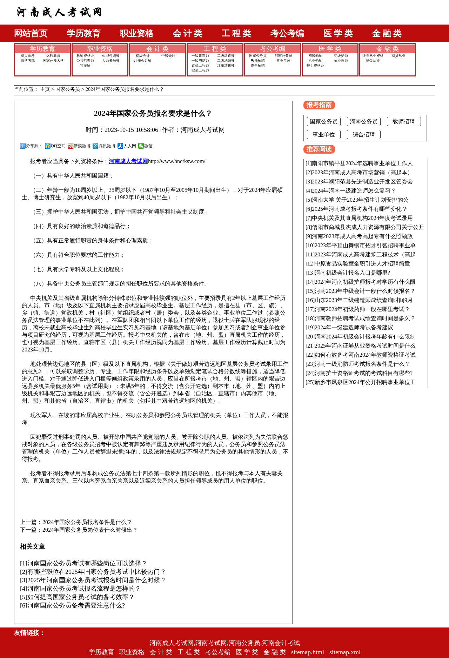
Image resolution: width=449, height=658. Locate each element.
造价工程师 (200, 65)
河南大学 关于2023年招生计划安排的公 (360, 200)
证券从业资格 (372, 56)
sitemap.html (307, 652)
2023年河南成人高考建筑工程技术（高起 (365, 254)
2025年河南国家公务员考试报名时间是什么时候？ (96, 580)
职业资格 (137, 33)
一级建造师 (200, 56)
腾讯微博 (107, 145)
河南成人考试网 (128, 161)
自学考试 (28, 60)
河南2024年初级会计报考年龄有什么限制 (365, 337)
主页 (45, 89)
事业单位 (283, 60)
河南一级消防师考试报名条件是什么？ (362, 364)
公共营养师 (85, 60)
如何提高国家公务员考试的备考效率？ (81, 596)
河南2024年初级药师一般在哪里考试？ (362, 309)
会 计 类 (187, 33)
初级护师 (341, 56)
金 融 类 (387, 33)
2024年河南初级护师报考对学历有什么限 (365, 282)
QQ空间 (58, 145)
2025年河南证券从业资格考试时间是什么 (365, 346)
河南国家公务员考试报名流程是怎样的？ (84, 588)
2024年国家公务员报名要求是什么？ (125, 89)
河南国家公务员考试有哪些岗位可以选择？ (87, 563)
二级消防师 (226, 60)
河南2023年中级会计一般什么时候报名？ (365, 291)
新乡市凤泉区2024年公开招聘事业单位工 (365, 382)
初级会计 (143, 56)
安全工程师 (200, 70)
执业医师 (341, 60)
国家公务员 (258, 56)
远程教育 (53, 56)
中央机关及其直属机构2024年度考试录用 (362, 218)
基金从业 (373, 60)
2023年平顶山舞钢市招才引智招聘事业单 (365, 245)
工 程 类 (236, 33)
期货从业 (398, 56)
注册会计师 (143, 60)
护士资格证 (315, 65)
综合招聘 (258, 65)
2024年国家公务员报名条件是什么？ (87, 522)
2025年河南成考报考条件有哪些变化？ (359, 209)
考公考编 (287, 33)
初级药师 (315, 56)
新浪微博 (82, 145)
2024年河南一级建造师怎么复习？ (354, 191)
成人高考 (28, 56)
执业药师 (315, 60)
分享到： (34, 145)
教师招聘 (258, 60)
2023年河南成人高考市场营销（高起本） (362, 172)
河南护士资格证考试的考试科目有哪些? (364, 373)
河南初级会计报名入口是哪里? (352, 273)
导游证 (85, 65)
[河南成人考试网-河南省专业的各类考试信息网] (59, 22)
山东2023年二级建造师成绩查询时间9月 (364, 300)
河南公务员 (283, 56)
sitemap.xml (345, 652)
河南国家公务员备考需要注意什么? (76, 605)
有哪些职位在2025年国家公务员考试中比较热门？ (96, 571)
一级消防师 (200, 60)
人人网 (129, 145)
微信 (148, 145)
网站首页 (31, 33)
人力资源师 (111, 60)
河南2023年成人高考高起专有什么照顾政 (362, 236)
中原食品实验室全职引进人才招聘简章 (362, 264)
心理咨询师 (111, 56)
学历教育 (84, 33)
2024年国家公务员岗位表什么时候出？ (90, 530)
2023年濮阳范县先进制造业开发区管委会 (362, 181)
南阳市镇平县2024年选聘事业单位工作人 (362, 163)
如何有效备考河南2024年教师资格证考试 (365, 355)
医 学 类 (338, 33)
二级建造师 (226, 56)
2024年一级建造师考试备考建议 (354, 327)
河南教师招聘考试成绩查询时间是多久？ (365, 318)
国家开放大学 (53, 60)
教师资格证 (85, 56)
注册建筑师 (226, 65)
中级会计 (168, 56)
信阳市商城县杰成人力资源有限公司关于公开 (368, 227)
